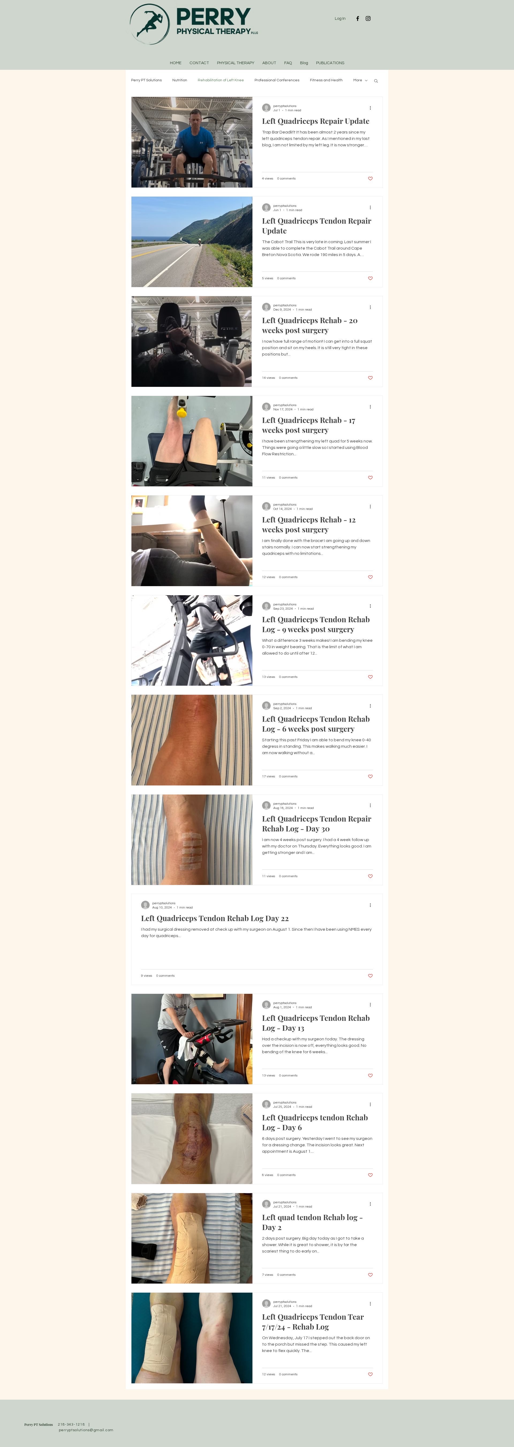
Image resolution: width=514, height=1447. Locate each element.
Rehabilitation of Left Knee (221, 80)
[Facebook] (357, 18)
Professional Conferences (277, 80)
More (357, 80)
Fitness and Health (326, 80)
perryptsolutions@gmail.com (86, 1430)
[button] (376, 81)
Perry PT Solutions (146, 80)
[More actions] (372, 108)
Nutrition (179, 80)
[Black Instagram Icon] (368, 18)
